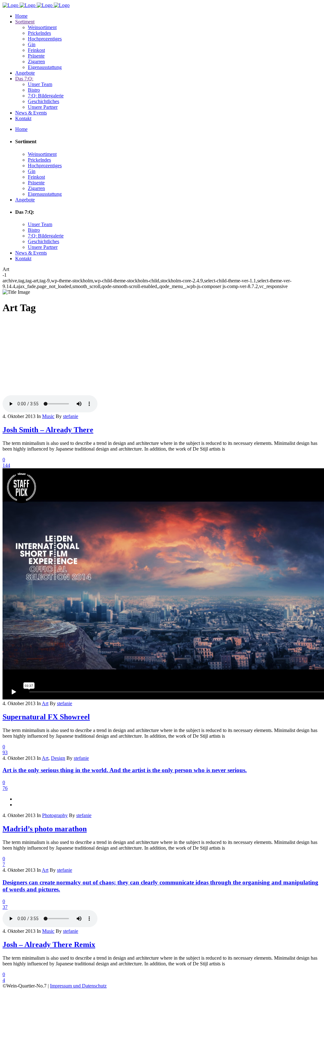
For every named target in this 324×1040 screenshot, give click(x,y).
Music (48, 416)
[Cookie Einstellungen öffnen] (50, 1034)
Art (45, 703)
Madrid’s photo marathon (45, 829)
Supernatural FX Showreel (46, 717)
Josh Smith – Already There (48, 430)
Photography (55, 815)
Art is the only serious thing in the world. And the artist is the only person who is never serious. (125, 770)
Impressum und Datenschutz (78, 985)
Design (58, 758)
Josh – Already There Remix (49, 944)
